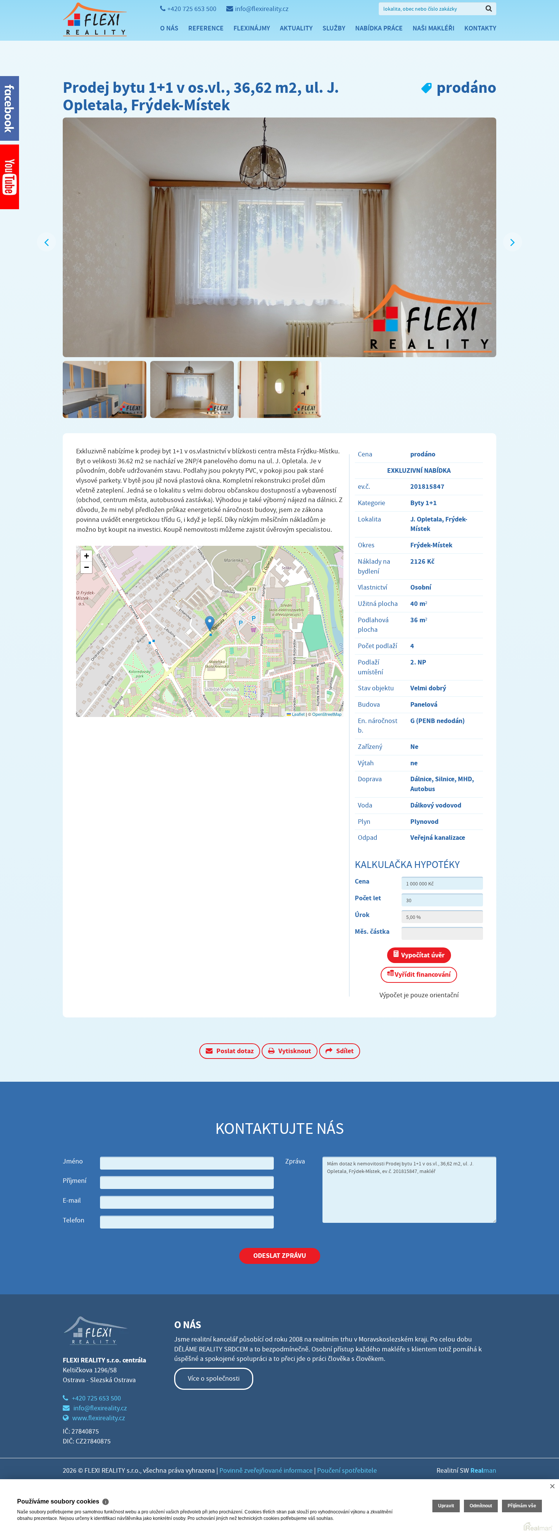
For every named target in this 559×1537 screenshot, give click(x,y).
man (483, 1470)
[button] (209, 623)
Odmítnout (481, 1505)
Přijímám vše (522, 1505)
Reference (206, 28)
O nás (169, 28)
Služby (333, 28)
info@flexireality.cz (262, 9)
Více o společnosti (214, 1378)
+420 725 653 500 (191, 9)
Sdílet (345, 1050)
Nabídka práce (379, 28)
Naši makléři (433, 28)
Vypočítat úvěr (423, 955)
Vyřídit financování (423, 974)
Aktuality (296, 28)
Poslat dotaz (235, 1050)
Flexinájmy (251, 28)
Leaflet (298, 714)
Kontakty (480, 28)
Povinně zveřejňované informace (266, 1470)
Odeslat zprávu (279, 1255)
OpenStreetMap (326, 714)
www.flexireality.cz (98, 1418)
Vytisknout (294, 1050)
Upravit (446, 1505)
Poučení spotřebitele (347, 1470)
